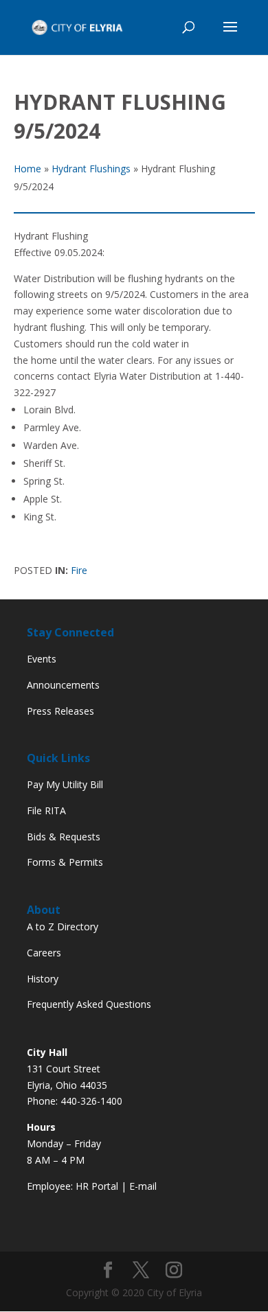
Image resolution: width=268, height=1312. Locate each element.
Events (41, 658)
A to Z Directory (62, 926)
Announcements (63, 684)
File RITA (46, 810)
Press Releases (60, 710)
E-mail (143, 1186)
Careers (44, 952)
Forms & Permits (65, 861)
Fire (79, 570)
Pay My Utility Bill (65, 784)
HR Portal (97, 1186)
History (42, 978)
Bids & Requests (63, 836)
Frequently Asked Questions (89, 1004)
